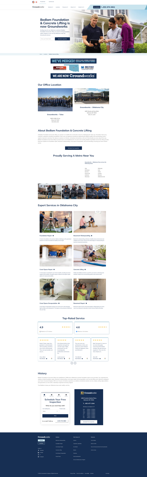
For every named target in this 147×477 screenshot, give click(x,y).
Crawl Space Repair (59, 446)
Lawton (100, 173)
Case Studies (93, 440)
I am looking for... (46, 408)
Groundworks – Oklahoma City (92, 107)
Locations (58, 7)
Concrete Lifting (59, 450)
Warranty (75, 453)
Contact (41, 440)
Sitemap (91, 473)
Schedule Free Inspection (73, 148)
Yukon (99, 171)
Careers (74, 440)
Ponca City (87, 173)
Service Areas (93, 450)
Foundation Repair (59, 443)
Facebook (42, 450)
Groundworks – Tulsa (55, 114)
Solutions (50, 7)
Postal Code (62, 408)
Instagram (42, 456)
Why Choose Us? (76, 437)
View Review (43, 358)
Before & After (93, 443)
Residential (42, 1)
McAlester (87, 170)
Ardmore (87, 175)
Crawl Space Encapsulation (61, 453)
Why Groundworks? (77, 456)
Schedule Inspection (62, 38)
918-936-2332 (55, 121)
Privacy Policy (72, 473)
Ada (86, 168)
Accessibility (87, 473)
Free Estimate (97, 7)
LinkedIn (41, 452)
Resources (65, 7)
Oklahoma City (101, 176)
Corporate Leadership (77, 443)
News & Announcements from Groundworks (99, 446)
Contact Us (80, 7)
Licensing (107, 473)
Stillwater (100, 168)
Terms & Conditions (80, 473)
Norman (100, 175)
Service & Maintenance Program (79, 459)
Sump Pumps (58, 456)
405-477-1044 (91, 114)
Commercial (51, 1)
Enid (99, 170)
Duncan (87, 171)
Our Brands (75, 446)
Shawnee (87, 176)
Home (41, 54)
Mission (74, 450)
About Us (73, 7)
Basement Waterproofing (60, 440)
